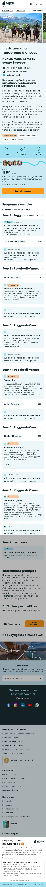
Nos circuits (7, 801)
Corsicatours (7, 11)
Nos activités (7, 813)
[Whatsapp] (37, 705)
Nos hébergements (10, 809)
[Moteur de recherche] (36, 4)
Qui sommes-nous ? (10, 775)
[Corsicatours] (8, 4)
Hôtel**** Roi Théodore (11, 738)
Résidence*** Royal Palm (12, 745)
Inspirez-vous (16, 824)
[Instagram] (15, 705)
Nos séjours (7, 805)
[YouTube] (30, 705)
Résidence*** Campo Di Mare (14, 749)
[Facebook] (8, 705)
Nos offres (21, 11)
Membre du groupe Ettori (20, 761)
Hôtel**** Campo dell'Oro (12, 742)
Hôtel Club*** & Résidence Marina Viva (18, 734)
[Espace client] (30, 4)
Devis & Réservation (34, 624)
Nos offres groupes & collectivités (16, 817)
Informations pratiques (11, 786)
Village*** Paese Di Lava (12, 753)
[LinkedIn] (23, 705)
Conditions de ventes (11, 790)
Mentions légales (9, 782)
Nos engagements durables (13, 779)
